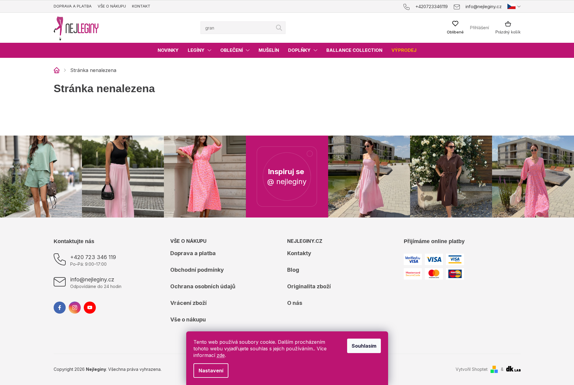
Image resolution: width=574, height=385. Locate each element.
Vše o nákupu (112, 6)
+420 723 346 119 (93, 257)
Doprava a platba (73, 6)
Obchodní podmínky (197, 270)
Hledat (279, 28)
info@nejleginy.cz (92, 279)
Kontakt (141, 6)
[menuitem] (168, 50)
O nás (294, 303)
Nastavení (211, 371)
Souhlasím (364, 346)
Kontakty (299, 253)
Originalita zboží (309, 286)
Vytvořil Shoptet (472, 369)
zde (221, 355)
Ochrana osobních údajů (202, 286)
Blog (293, 270)
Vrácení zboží (188, 303)
